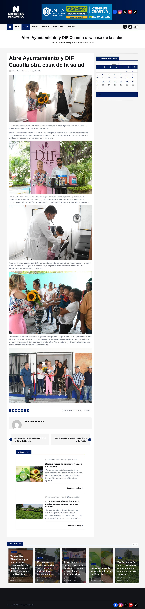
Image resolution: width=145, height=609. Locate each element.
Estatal (34, 27)
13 (115, 78)
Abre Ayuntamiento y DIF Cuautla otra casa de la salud (76, 43)
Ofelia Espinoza (53, 459)
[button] (133, 544)
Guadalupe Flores (18, 578)
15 (127, 78)
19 (109, 81)
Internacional (58, 27)
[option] (19, 565)
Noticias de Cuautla (17, 71)
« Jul (99, 95)
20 (115, 81)
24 (97, 85)
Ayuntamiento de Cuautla (73, 410)
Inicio (17, 27)
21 (121, 81)
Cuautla (87, 410)
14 (121, 78)
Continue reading (74, 488)
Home (53, 43)
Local (25, 27)
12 (109, 78)
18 (103, 81)
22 (127, 81)
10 (97, 78)
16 (133, 78)
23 (133, 81)
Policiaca (71, 27)
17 (97, 81)
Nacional (45, 27)
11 (103, 78)
